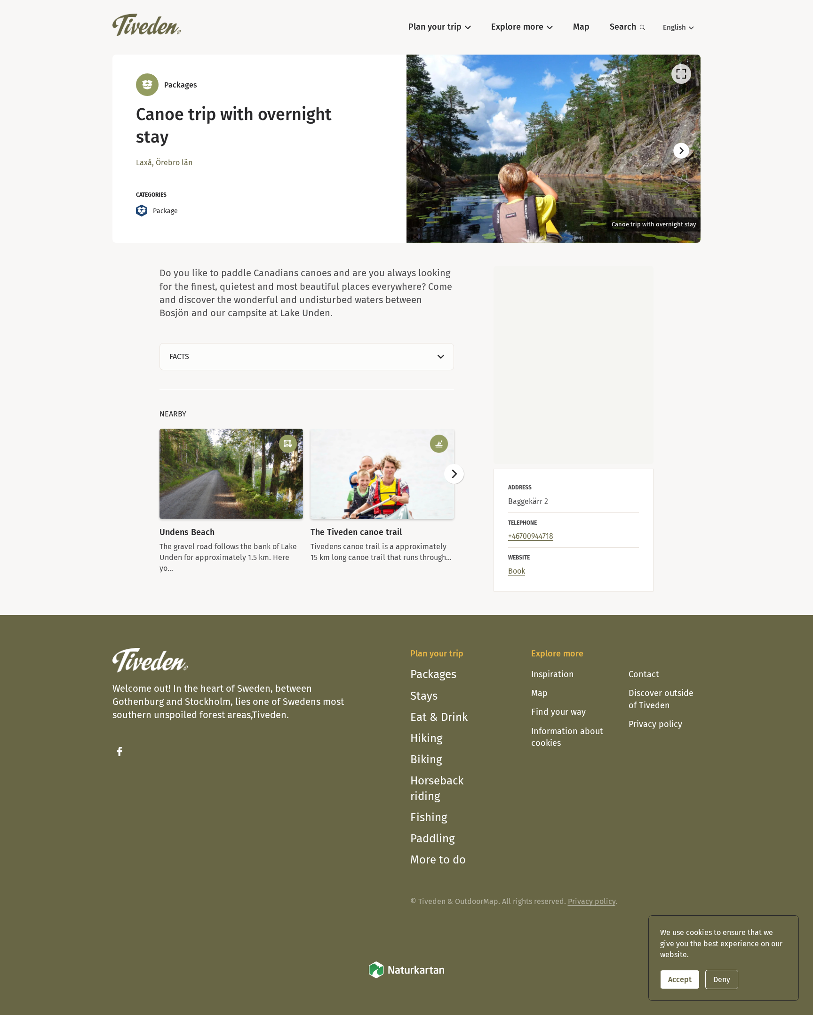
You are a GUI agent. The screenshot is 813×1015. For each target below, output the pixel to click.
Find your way (558, 712)
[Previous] (426, 151)
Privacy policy (655, 724)
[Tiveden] (146, 25)
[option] (553, 149)
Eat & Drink (439, 717)
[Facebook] (119, 751)
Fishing (428, 817)
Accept (680, 979)
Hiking (426, 738)
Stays (424, 696)
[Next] (681, 151)
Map (539, 693)
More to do (438, 859)
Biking (426, 759)
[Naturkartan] (406, 976)
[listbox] (553, 149)
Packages (433, 674)
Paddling (432, 838)
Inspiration (552, 674)
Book (516, 571)
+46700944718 (530, 536)
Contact (644, 674)
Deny (721, 979)
